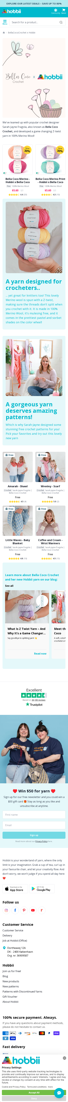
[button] (63, 11)
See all (9, 586)
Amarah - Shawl (18, 486)
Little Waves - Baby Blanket (18, 541)
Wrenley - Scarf (50, 486)
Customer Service (13, 930)
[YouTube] (33, 910)
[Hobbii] (11, 11)
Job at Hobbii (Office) (15, 940)
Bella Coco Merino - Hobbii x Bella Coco (18, 180)
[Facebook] (15, 910)
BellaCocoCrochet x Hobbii (21, 32)
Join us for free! (12, 971)
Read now (40, 653)
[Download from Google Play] (42, 888)
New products (11, 981)
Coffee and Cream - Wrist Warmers (50, 541)
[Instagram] (6, 910)
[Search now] (61, 22)
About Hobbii (10, 1001)
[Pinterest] (24, 910)
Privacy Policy (41, 841)
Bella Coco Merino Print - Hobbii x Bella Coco (50, 180)
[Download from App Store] (15, 888)
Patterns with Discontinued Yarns (22, 991)
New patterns (11, 986)
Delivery (7, 935)
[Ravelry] (42, 910)
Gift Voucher (10, 996)
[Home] (4, 32)
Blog (5, 976)
